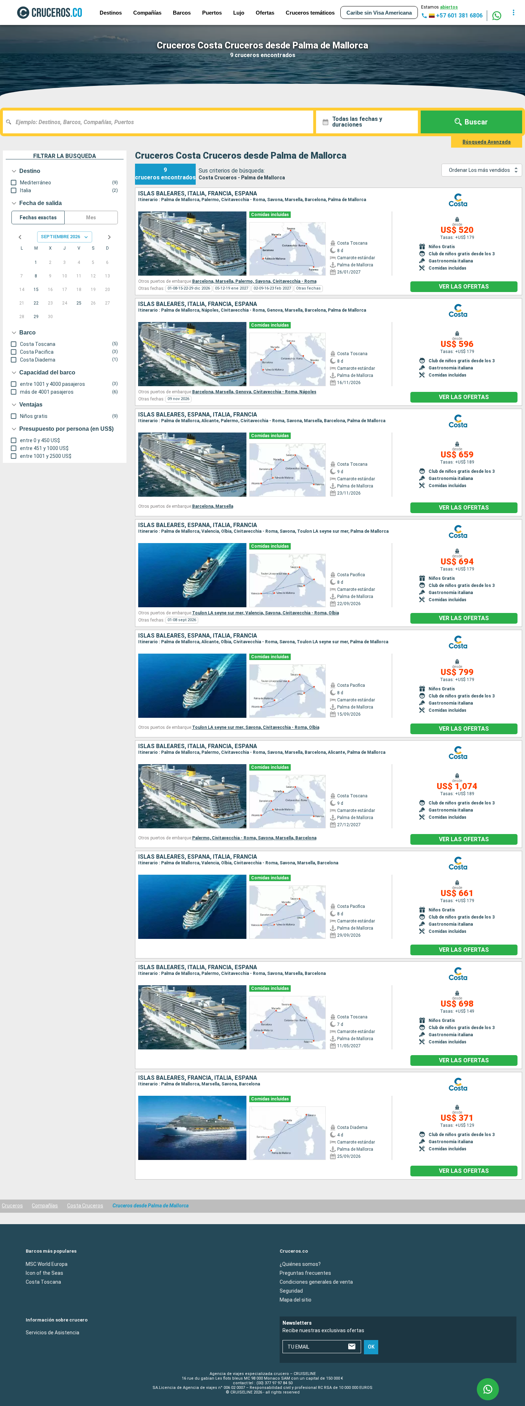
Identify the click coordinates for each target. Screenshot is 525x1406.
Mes (91, 217)
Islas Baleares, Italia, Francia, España (197, 193)
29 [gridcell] (36, 316)
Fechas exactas (38, 217)
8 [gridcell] (36, 275)
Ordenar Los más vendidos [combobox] (479, 170)
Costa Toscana (43, 1282)
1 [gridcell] (36, 262)
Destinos (111, 13)
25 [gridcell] (78, 303)
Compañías (147, 13)
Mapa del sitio (295, 1300)
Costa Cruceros (85, 1205)
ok (371, 1347)
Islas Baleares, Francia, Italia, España (197, 1078)
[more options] (513, 12)
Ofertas (265, 13)
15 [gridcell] (36, 289)
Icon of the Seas (44, 1273)
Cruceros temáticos (310, 13)
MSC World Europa (47, 1264)
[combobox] (161, 122)
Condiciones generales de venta (316, 1282)
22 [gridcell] (36, 303)
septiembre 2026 (60, 236)
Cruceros (12, 1205)
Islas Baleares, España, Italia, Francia (197, 415)
